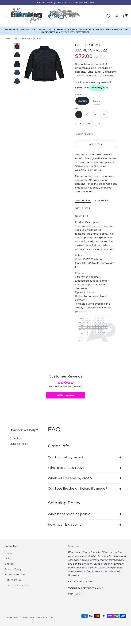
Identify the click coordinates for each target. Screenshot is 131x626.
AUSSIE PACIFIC (85, 134)
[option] (44, 65)
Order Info (16, 438)
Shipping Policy (19, 444)
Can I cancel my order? (65, 457)
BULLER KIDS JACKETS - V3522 (28, 39)
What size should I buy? (66, 467)
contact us (94, 170)
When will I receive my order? (70, 478)
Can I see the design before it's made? (77, 488)
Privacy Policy (13, 569)
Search (9, 564)
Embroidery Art (28, 617)
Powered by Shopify (45, 617)
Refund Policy (13, 580)
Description (83, 200)
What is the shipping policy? (69, 514)
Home (7, 39)
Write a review (65, 395)
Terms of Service (15, 574)
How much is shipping (65, 524)
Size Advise (101, 200)
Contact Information (17, 585)
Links (8, 558)
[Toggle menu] (5, 15)
